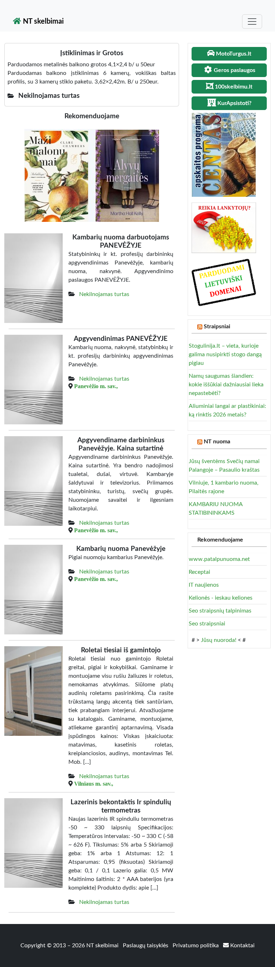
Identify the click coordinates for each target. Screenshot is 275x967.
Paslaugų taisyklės (146, 945)
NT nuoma (217, 441)
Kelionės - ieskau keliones (220, 598)
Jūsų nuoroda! (218, 640)
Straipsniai (217, 326)
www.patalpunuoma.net (219, 559)
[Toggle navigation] (252, 21)
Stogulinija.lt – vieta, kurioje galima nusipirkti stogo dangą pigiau (225, 354)
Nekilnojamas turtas (104, 294)
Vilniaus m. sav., (93, 783)
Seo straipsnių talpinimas (220, 611)
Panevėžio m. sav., (96, 386)
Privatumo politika (196, 945)
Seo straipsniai (207, 624)
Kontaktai (242, 945)
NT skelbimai (42, 21)
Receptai (199, 572)
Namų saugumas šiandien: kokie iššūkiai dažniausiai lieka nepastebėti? (226, 384)
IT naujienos (204, 585)
